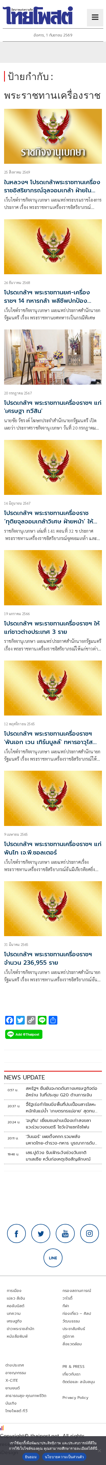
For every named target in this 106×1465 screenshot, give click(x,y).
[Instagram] (90, 1233)
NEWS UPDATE (24, 1077)
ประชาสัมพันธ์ (74, 1329)
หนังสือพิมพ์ (17, 1336)
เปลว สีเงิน (16, 1298)
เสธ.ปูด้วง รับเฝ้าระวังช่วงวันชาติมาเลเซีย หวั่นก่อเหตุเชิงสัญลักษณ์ (58, 1155)
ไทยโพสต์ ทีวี (16, 1411)
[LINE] (53, 1258)
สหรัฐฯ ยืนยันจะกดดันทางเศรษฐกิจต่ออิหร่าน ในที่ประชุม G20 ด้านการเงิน (62, 1091)
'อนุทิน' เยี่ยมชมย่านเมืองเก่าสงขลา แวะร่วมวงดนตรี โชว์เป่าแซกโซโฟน (58, 1123)
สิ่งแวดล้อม (72, 1344)
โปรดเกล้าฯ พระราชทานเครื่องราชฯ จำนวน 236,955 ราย (48, 958)
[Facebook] (17, 1233)
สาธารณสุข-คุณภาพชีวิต (25, 1396)
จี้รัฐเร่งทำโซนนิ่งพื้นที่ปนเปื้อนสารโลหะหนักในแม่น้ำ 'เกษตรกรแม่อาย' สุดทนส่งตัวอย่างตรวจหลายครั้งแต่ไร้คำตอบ (62, 1107)
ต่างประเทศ (14, 1365)
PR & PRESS (74, 1367)
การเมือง (14, 1291)
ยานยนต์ (12, 1388)
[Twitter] (41, 1233)
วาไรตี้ (67, 1298)
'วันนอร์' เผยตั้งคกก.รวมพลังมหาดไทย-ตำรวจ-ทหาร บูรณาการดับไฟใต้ (60, 1139)
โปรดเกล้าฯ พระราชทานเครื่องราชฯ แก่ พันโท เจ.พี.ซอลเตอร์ (52, 848)
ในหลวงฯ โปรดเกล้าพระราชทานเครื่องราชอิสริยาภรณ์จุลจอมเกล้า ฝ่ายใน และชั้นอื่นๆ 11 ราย (52, 190)
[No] (99, 1450)
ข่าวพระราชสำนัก (20, 1329)
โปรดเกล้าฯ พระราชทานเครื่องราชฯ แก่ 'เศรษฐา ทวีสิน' (52, 407)
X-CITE (11, 1380)
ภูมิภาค (68, 1336)
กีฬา (66, 1306)
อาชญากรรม (15, 1373)
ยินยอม (31, 1457)
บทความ (14, 1313)
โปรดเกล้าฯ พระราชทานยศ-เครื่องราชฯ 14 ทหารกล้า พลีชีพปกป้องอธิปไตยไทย (47, 301)
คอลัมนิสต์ (15, 1306)
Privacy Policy (76, 1398)
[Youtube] (65, 1233)
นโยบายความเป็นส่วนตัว (64, 1457)
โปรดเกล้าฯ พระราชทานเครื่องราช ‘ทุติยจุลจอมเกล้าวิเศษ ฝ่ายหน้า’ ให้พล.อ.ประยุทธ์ (48, 521)
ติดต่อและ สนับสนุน (79, 1382)
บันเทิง (11, 1403)
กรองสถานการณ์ (77, 1291)
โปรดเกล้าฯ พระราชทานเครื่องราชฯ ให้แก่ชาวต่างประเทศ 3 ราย (52, 627)
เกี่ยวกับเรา (72, 1374)
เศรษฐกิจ (14, 1321)
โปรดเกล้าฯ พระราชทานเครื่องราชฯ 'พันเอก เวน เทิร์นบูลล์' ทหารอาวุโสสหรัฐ (48, 742)
